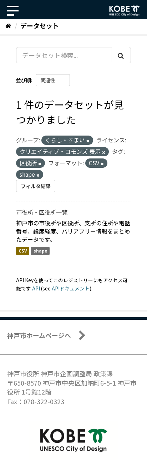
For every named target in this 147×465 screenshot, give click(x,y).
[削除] (88, 140)
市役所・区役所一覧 (41, 212)
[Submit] (121, 55)
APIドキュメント (71, 288)
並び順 (23, 80)
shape (40, 251)
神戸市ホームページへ (39, 335)
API (36, 288)
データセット (39, 25)
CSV (23, 251)
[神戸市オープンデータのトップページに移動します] (124, 10)
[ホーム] (8, 25)
